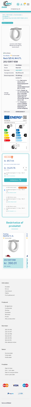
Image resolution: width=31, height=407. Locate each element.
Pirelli (7, 316)
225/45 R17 (8, 331)
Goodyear (8, 312)
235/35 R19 (8, 338)
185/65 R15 (8, 340)
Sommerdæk (9, 353)
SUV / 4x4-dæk (9, 370)
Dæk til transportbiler (11, 372)
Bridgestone (8, 306)
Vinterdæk (8, 355)
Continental (8, 308)
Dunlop (7, 310)
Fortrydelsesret (10, 295)
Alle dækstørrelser (10, 342)
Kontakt (7, 286)
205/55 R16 (8, 329)
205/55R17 (19, 70)
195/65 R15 (8, 336)
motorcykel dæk (10, 374)
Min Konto (21, 4)
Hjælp (7, 293)
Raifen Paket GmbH (11, 201)
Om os (7, 289)
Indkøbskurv (14, 180)
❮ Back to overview (7, 23)
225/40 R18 (8, 334)
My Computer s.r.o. (11, 211)
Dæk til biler (8, 368)
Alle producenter (10, 318)
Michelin (7, 314)
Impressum (8, 291)
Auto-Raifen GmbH (11, 192)
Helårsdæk (8, 357)
